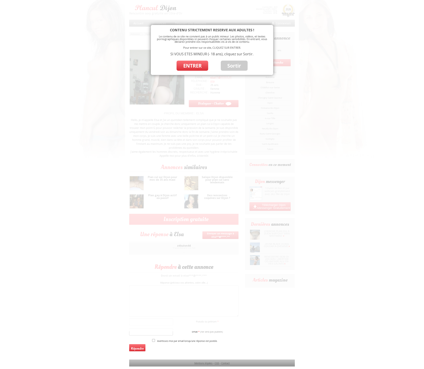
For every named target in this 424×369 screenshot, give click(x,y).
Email (207, 331)
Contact (225, 363)
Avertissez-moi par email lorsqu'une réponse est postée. (187, 340)
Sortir (234, 65)
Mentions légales (203, 363)
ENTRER (192, 65)
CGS (217, 363)
